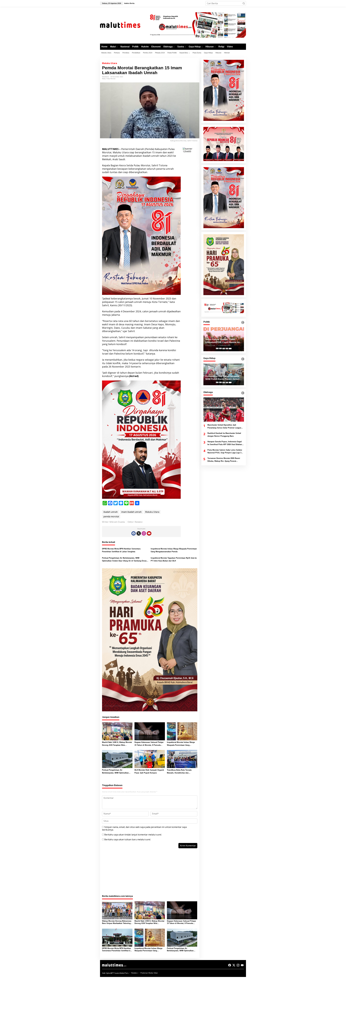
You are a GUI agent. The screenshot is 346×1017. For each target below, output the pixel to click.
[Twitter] (139, 533)
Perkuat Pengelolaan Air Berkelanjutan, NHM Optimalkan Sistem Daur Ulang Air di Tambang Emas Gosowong (124, 559)
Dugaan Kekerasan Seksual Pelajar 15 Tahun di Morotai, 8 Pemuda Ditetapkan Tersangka (149, 744)
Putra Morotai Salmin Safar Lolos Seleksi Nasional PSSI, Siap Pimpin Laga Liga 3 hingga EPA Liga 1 (224, 451)
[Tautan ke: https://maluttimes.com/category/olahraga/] (242, 393)
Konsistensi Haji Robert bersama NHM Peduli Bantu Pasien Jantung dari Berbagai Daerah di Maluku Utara (223, 377)
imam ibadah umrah (131, 511)
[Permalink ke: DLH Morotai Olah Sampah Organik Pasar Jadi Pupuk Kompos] (149, 759)
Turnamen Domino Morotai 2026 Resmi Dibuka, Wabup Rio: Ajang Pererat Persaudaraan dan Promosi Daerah (223, 460)
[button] (243, 3)
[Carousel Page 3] (223, 348)
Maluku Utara (109, 63)
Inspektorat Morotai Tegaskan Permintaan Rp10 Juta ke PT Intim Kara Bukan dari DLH (174, 559)
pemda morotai (111, 516)
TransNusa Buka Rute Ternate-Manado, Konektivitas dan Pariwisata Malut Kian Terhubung (181, 771)
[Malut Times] (123, 24)
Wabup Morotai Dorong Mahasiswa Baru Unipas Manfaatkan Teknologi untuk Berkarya (116, 922)
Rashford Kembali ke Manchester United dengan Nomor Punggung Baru (224, 434)
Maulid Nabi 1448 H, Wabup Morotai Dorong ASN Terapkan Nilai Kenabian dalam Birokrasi (117, 744)
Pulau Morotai (110, 78)
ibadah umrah (110, 511)
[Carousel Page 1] (217, 348)
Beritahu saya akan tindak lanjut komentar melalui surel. (133, 834)
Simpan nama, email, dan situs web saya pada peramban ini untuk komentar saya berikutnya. (144, 828)
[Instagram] (144, 533)
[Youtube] (149, 533)
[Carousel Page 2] (220, 348)
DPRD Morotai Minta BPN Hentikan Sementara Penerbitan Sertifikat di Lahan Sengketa (121, 550)
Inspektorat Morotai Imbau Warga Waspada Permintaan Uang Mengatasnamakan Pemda (174, 550)
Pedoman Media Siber (149, 973)
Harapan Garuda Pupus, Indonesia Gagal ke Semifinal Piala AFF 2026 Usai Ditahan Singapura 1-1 (224, 443)
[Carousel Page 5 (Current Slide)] (230, 348)
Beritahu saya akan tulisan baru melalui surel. (127, 839)
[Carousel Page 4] (227, 348)
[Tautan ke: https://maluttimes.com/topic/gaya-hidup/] (242, 359)
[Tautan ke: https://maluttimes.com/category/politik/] (242, 322)
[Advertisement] (149, 873)
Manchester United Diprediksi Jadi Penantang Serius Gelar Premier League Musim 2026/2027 (224, 426)
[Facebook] (133, 533)
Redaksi (134, 973)
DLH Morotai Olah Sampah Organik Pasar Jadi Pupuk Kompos (149, 771)
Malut (104, 78)
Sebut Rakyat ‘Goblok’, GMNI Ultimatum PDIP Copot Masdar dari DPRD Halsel (223, 341)
